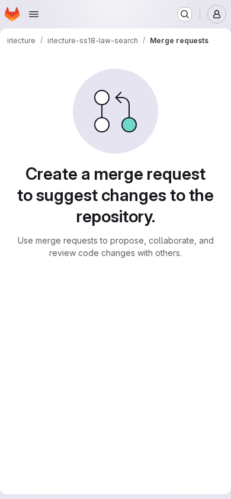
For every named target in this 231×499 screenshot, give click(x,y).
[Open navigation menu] (33, 14)
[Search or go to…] (185, 14)
